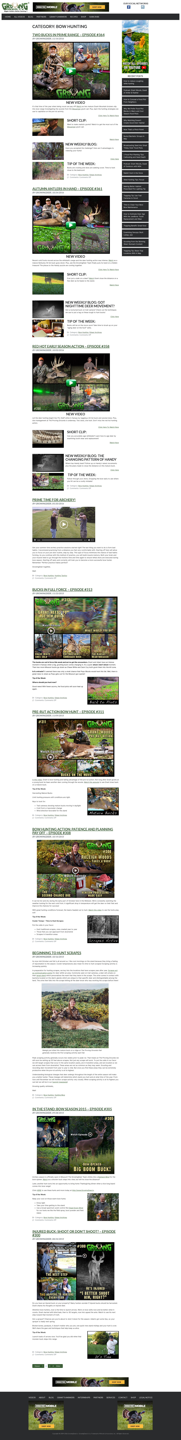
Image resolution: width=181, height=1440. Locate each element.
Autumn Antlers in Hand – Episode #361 (67, 189)
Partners (41, 17)
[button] (64, 524)
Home (8, 17)
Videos (32, 1397)
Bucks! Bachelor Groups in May (134, 137)
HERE (39, 1190)
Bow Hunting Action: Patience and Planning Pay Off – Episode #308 (72, 831)
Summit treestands (59, 1082)
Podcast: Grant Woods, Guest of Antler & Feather (135, 91)
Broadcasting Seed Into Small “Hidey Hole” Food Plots (135, 146)
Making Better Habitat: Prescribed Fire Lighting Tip (134, 187)
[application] (63, 524)
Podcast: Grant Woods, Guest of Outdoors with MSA (135, 165)
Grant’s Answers (58, 17)
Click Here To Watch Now (108, 116)
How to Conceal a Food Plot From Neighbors (135, 100)
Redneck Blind (103, 1177)
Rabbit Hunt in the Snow (133, 173)
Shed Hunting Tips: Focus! (134, 180)
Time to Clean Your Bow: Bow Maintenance (133, 206)
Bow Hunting (83, 175)
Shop (83, 17)
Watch (79, 106)
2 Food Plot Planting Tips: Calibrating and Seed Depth (135, 156)
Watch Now (114, 139)
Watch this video (95, 910)
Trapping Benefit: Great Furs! (135, 226)
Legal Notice (146, 1397)
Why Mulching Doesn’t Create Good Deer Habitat (134, 121)
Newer (37, 1366)
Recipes (74, 17)
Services (110, 1397)
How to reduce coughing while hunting (133, 82)
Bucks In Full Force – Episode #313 (62, 589)
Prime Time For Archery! (54, 500)
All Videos (19, 17)
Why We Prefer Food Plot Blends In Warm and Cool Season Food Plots (134, 111)
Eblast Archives (95, 175)
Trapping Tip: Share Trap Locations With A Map (133, 252)
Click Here (115, 159)
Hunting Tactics (61, 576)
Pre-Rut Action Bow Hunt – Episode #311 (68, 712)
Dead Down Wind (76, 1208)
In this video (37, 780)
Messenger (76, 109)
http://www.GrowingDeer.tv (83, 1190)
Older (58, 1366)
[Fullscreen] (92, 540)
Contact (122, 1397)
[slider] (62, 540)
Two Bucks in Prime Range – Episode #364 (68, 35)
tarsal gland (41, 975)
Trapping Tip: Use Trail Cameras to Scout (133, 197)
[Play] (35, 540)
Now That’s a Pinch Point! (134, 129)
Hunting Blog (60, 1095)
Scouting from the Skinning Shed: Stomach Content (134, 242)
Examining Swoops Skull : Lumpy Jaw (134, 233)
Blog (30, 17)
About (42, 1397)
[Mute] (89, 540)
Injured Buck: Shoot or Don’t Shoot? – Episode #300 (74, 1233)
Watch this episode (91, 782)
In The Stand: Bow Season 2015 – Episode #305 (72, 1109)
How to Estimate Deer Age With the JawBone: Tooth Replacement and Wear (134, 216)
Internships (84, 1397)
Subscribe (94, 17)
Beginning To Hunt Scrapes (56, 953)
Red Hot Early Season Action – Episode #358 (70, 346)
